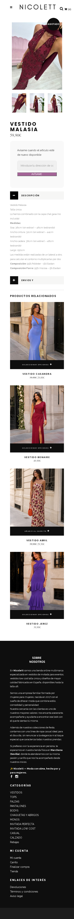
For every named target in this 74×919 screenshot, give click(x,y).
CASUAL (15, 833)
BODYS (14, 810)
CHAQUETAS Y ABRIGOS (24, 815)
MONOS (14, 819)
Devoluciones (18, 887)
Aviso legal (16, 896)
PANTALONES (18, 806)
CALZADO (16, 837)
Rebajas (14, 842)
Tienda (14, 871)
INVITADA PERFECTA (22, 824)
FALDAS (14, 801)
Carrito (14, 862)
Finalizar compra (19, 866)
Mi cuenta (15, 857)
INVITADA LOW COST (23, 828)
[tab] (37, 195)
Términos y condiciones (24, 891)
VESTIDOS (16, 792)
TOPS (13, 797)
